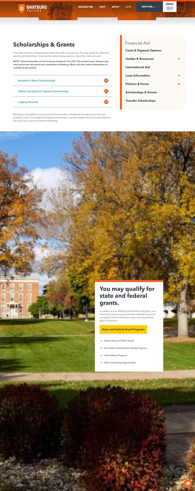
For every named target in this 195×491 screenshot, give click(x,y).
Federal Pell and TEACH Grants (119, 340)
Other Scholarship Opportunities (120, 362)
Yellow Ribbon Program (115, 355)
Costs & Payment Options (143, 50)
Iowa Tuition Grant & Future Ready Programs (125, 348)
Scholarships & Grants (141, 92)
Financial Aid (137, 43)
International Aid (138, 67)
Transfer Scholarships (141, 100)
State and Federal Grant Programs (123, 329)
